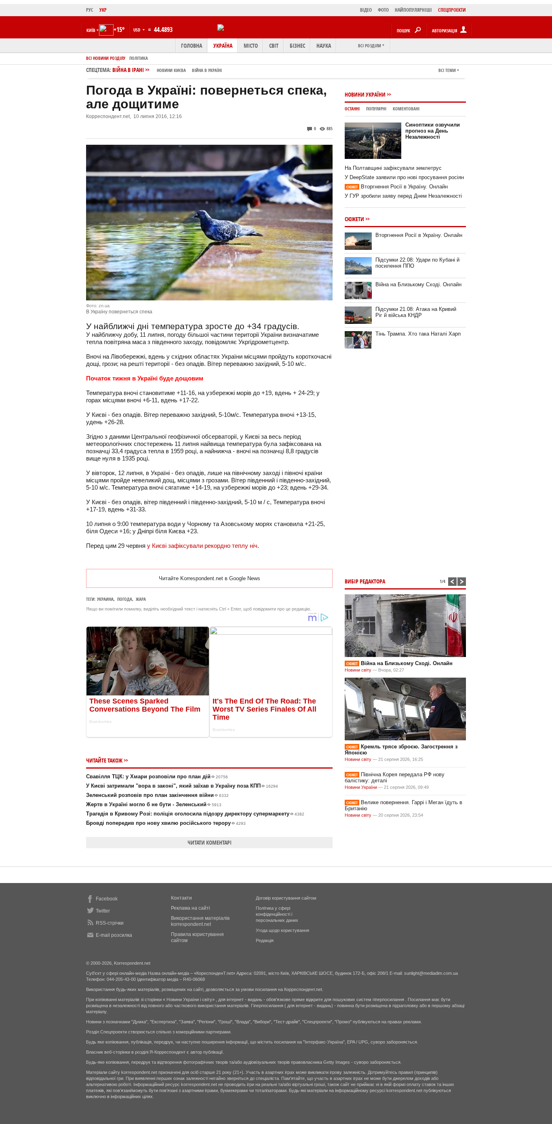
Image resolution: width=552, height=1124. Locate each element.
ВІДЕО (366, 9)
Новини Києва (171, 70)
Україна (222, 45)
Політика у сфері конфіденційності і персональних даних (277, 914)
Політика (138, 58)
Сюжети (354, 219)
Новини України (365, 94)
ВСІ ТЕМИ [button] (447, 70)
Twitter (103, 911)
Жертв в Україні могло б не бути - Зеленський (153, 804)
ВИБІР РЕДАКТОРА (365, 581)
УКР (103, 9)
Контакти (181, 898)
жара (141, 599)
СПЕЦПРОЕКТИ (452, 9)
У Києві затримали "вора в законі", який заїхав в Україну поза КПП (182, 786)
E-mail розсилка (114, 935)
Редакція (265, 940)
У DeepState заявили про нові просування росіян (404, 177)
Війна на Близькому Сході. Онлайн (418, 284)
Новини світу (358, 670)
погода (124, 599)
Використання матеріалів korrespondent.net (200, 921)
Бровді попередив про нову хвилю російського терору (166, 823)
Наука (323, 45)
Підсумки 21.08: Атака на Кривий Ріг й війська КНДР (415, 312)
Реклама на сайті (190, 908)
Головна (191, 45)
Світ (273, 45)
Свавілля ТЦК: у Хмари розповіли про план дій (157, 776)
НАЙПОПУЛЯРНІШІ (413, 9)
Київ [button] (90, 30)
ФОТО (383, 9)
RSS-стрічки (110, 923)
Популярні (376, 109)
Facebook (107, 899)
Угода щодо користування (282, 930)
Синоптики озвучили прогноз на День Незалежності (432, 131)
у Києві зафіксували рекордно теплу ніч (202, 545)
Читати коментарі (210, 842)
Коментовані (406, 109)
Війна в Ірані (167, 70)
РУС (89, 9)
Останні (352, 109)
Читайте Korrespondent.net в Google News (209, 578)
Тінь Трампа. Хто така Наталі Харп (418, 334)
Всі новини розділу (105, 58)
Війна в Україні (207, 70)
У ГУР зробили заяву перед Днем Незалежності (403, 196)
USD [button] (137, 30)
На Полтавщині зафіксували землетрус (393, 168)
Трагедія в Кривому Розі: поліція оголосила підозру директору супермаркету (195, 814)
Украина (105, 599)
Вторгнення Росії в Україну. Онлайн (397, 187)
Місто (251, 45)
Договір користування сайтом (286, 898)
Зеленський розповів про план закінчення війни (157, 795)
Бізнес (297, 45)
